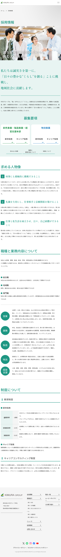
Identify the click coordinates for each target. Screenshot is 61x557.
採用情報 (29, 525)
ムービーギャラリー (50, 499)
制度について (47, 151)
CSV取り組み (49, 504)
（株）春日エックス (32, 517)
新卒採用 (8, 139)
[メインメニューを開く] (58, 2)
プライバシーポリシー (19, 548)
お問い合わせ (31, 529)
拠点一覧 (48, 494)
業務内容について (30, 151)
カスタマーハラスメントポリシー (38, 548)
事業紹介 (29, 498)
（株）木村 (30, 502)
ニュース (29, 521)
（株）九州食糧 (31, 505)
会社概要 (29, 494)
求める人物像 (14, 151)
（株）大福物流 (31, 514)
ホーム (2, 11)
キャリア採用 (22, 139)
